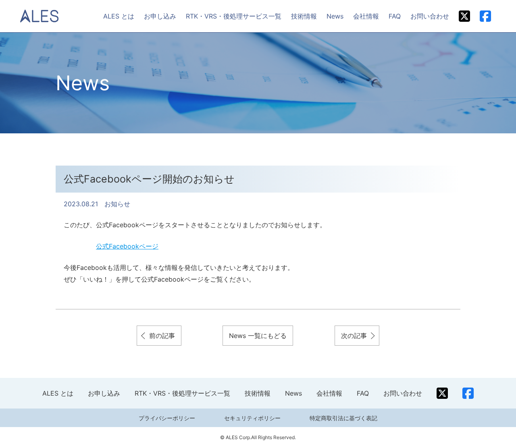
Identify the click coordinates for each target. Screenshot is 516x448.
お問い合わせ (429, 16)
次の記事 (354, 336)
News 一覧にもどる (258, 336)
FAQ (395, 16)
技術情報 (304, 16)
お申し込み (160, 16)
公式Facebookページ (127, 246)
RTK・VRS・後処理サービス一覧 (233, 16)
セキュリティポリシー (252, 418)
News (335, 16)
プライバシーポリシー (167, 418)
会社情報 (366, 16)
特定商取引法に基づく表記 (343, 418)
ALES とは (118, 16)
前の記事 (162, 336)
